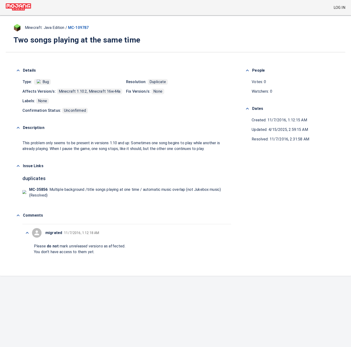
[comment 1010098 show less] (27, 233)
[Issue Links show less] (18, 166)
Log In (339, 7)
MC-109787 (78, 27)
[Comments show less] (18, 215)
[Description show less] (18, 128)
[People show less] (247, 70)
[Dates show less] (247, 108)
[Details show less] (18, 70)
